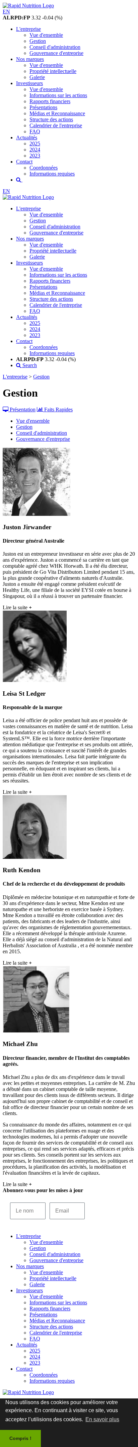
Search (29, 365)
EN (6, 11)
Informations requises (52, 174)
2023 (34, 155)
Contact (24, 161)
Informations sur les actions (58, 95)
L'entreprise (28, 29)
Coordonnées (43, 167)
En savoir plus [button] (102, 1419)
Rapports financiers (49, 101)
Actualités (26, 137)
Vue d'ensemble (46, 35)
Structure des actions (51, 119)
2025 (34, 143)
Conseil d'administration (54, 47)
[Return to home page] (28, 197)
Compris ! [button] (20, 1438)
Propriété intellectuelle (52, 71)
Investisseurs (29, 83)
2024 (34, 149)
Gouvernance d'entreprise (56, 53)
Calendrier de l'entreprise (55, 125)
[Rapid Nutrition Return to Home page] (28, 5)
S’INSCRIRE (108, 1210)
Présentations (43, 107)
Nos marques (30, 59)
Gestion (37, 41)
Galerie (37, 77)
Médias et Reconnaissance (57, 113)
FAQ (34, 131)
